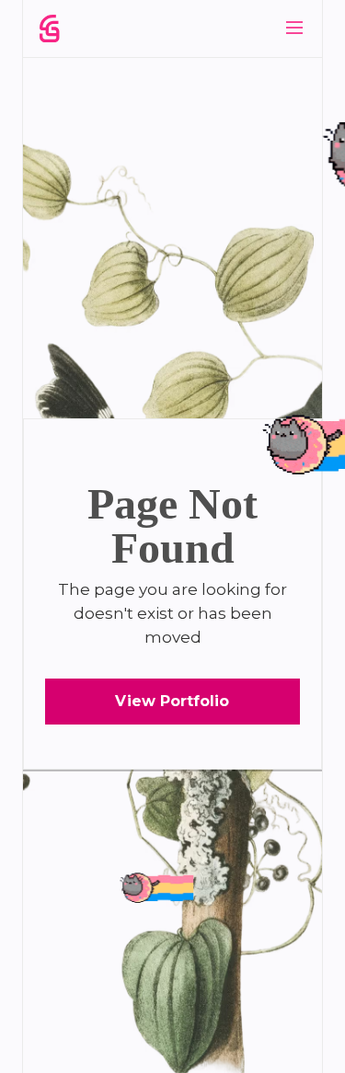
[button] (294, 27)
